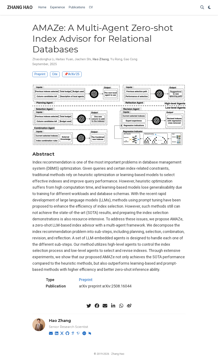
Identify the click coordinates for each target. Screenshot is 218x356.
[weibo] (129, 306)
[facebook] (97, 306)
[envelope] (105, 306)
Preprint (39, 74)
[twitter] (89, 306)
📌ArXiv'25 (71, 74)
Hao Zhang (60, 320)
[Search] (202, 7)
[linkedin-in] (113, 306)
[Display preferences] (209, 7)
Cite (54, 74)
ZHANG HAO (20, 7)
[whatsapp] (121, 306)
